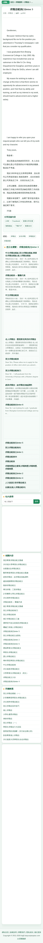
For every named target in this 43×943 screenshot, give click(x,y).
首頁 (12, 2)
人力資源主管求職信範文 (15, 483)
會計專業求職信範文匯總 (13, 606)
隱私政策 (29, 932)
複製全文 (28, 226)
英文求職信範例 (9, 615)
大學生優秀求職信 (10, 714)
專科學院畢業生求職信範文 (14, 661)
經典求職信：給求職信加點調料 (15, 577)
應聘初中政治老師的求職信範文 (15, 623)
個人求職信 (7, 710)
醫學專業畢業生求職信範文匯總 (15, 573)
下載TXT (18, 226)
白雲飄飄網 (21, 939)
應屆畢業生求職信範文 (12, 648)
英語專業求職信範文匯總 (13, 560)
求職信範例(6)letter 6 (11, 644)
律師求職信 (7, 719)
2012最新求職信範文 (11, 669)
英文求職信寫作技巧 (11, 706)
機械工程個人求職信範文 (13, 627)
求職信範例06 (11, 457)
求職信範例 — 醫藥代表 (12, 602)
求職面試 (32, 236)
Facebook (16, 221)
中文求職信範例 (9, 665)
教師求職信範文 (9, 585)
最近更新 (37, 932)
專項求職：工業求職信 (12, 589)
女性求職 (22, 236)
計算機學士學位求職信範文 (14, 594)
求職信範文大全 (9, 677)
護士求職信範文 (9, 656)
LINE (7, 221)
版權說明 (13, 932)
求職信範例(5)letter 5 (14, 443)
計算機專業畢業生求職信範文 (15, 698)
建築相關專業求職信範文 (13, 581)
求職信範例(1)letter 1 (14, 452)
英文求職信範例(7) (10, 610)
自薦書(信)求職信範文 (12, 569)
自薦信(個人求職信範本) (15, 487)
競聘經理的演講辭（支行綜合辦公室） (18, 731)
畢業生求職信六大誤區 (12, 727)
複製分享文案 (28, 221)
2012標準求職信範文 (11, 598)
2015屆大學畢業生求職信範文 (15, 564)
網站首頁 (5, 932)
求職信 (26, 2)
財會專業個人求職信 (11, 735)
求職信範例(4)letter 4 (14, 478)
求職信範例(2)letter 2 (14, 473)
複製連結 (8, 226)
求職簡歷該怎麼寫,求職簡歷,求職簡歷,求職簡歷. (21, 467)
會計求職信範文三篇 (11, 619)
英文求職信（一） (10, 723)
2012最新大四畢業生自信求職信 (16, 739)
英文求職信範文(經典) (12, 635)
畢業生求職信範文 (10, 652)
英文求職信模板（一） (12, 693)
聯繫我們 (21, 932)
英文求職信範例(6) (13, 448)
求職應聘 (19, 2)
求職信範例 (10, 461)
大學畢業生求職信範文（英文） (15, 673)
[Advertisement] (21, 22)
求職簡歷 (7, 241)
